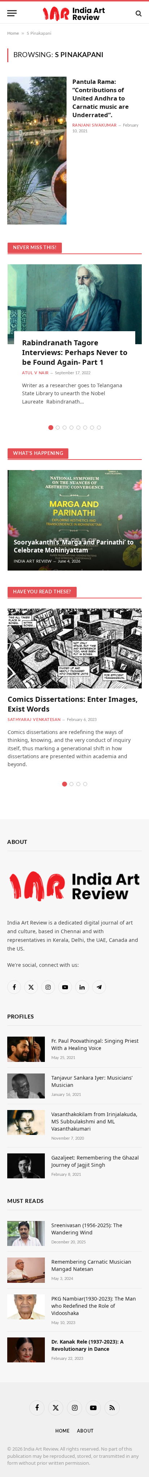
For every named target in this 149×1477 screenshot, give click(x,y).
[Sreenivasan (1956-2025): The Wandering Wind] (26, 1233)
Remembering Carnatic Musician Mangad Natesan (91, 1265)
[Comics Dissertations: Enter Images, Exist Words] (75, 648)
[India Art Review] (74, 13)
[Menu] (12, 13)
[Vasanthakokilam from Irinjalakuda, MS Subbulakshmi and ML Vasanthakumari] (26, 1122)
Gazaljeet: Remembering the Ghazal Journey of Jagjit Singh (95, 1161)
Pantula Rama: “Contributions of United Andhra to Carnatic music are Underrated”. (100, 98)
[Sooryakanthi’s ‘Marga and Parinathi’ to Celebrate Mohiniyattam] (75, 520)
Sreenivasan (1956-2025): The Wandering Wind (86, 1229)
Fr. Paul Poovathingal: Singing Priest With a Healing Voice (95, 1044)
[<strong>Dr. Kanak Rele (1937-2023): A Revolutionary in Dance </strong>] (26, 1349)
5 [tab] (78, 427)
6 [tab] (85, 427)
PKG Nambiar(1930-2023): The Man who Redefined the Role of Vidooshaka (93, 1305)
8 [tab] (98, 427)
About (85, 1431)
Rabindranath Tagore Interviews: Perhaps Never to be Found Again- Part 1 (74, 352)
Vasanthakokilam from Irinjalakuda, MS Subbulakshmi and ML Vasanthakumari (94, 1121)
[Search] (138, 13)
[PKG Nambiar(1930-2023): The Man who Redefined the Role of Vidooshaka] (26, 1306)
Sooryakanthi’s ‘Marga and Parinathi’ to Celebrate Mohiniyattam (74, 546)
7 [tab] (92, 427)
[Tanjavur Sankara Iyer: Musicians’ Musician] (26, 1085)
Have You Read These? (42, 592)
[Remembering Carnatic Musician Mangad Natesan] (26, 1270)
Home (13, 33)
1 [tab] (50, 427)
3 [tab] (64, 427)
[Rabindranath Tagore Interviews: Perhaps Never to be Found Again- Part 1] (75, 304)
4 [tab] (71, 427)
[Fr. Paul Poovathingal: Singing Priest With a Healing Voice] (26, 1049)
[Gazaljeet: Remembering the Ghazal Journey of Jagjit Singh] (26, 1165)
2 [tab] (57, 427)
